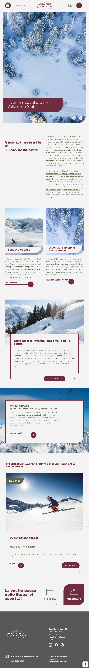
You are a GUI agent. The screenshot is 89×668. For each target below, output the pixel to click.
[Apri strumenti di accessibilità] (85, 664)
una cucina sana (53, 189)
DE (17, 5)
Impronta (53, 659)
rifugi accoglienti (71, 189)
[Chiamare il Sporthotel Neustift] (63, 5)
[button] (74, 118)
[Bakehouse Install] (44, 5)
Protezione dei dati (58, 662)
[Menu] (7, 5)
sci (66, 147)
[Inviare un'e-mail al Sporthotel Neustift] (71, 5)
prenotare (70, 565)
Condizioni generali (58, 656)
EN (21, 5)
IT (24, 5)
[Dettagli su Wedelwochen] (44, 502)
